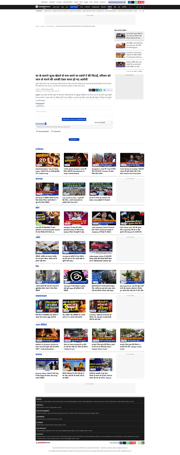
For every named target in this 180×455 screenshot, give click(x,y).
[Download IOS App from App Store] (142, 443)
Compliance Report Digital (113, 448)
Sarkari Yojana (49, 425)
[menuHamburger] (140, 7)
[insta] (142, 2)
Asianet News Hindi (47, 89)
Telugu (76, 2)
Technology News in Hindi (89, 401)
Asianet (43, 442)
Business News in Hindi (43, 419)
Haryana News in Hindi (57, 438)
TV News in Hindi (73, 413)
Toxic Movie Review (110, 10)
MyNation (103, 2)
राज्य (81, 7)
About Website (57, 448)
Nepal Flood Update (75, 10)
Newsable (52, 2)
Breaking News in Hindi (75, 401)
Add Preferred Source (116, 2)
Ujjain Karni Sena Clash (88, 10)
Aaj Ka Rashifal (41, 430)
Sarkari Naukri (40, 425)
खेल (115, 7)
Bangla (86, 2)
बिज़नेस (103, 7)
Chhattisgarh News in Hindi (72, 438)
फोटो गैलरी (74, 7)
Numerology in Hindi (73, 430)
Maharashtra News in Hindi (96, 436)
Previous (140, 11)
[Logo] (44, 7)
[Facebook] (129, 2)
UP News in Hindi (55, 436)
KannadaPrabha (67, 2)
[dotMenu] (130, 7)
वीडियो (110, 7)
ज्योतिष (124, 7)
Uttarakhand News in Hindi (68, 436)
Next (143, 11)
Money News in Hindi (56, 419)
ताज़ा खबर (56, 7)
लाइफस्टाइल (95, 7)
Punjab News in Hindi (110, 436)
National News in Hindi (127, 401)
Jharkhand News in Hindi (43, 438)
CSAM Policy (82, 448)
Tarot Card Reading (61, 430)
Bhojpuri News (95, 413)
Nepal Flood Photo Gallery (60, 10)
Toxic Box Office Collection (125, 10)
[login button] (137, 7)
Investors (124, 448)
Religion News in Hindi (86, 430)
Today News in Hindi (114, 401)
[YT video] (139, 2)
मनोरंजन (87, 7)
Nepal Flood (47, 10)
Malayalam (44, 2)
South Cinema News (84, 413)
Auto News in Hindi (103, 401)
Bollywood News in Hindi (43, 413)
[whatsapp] (136, 2)
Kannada (59, 2)
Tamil (81, 2)
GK (67, 7)
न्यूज (62, 7)
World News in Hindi (62, 401)
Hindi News (40, 401)
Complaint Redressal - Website (96, 448)
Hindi (91, 2)
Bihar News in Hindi (133, 436)
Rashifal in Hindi (50, 430)
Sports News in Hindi (42, 407)
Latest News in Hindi (49, 401)
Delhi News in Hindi (82, 436)
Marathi (96, 2)
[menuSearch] (143, 7)
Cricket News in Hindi (55, 407)
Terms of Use (66, 448)
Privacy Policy (74, 448)
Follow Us (109, 90)
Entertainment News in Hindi (59, 413)
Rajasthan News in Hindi (43, 436)
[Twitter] (132, 2)
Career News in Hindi (60, 425)
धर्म (119, 7)
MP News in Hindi (122, 436)
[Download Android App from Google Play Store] (139, 443)
